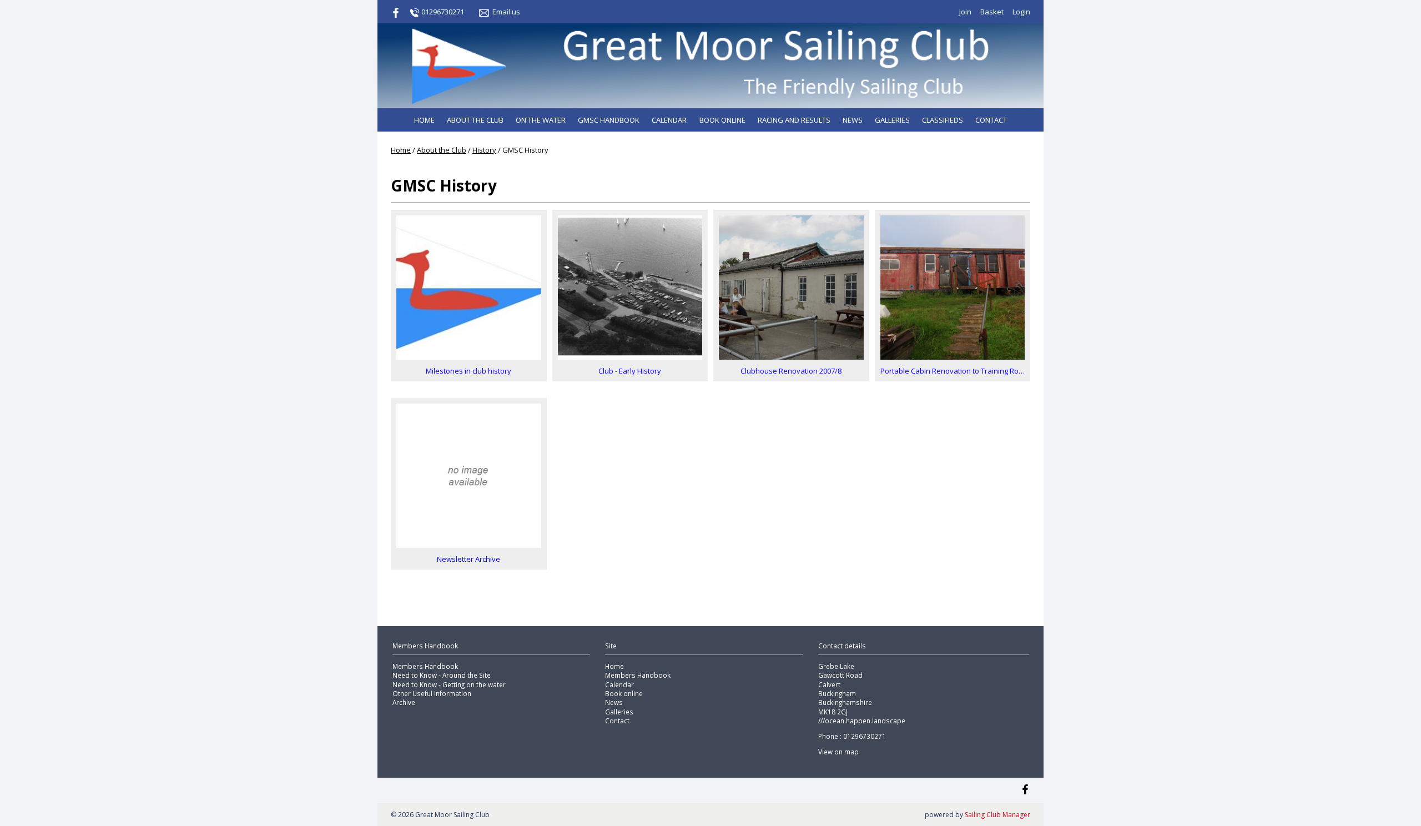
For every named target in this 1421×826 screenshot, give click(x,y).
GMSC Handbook (608, 120)
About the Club (475, 120)
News (853, 120)
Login (1021, 12)
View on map (838, 751)
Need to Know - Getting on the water (449, 684)
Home (424, 120)
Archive (403, 702)
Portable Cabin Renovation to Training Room (952, 371)
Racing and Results (794, 120)
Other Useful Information (431, 693)
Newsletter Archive (468, 559)
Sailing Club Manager (997, 814)
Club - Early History (629, 371)
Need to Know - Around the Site (441, 675)
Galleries (892, 120)
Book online (722, 120)
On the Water (541, 120)
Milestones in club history (468, 371)
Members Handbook (425, 666)
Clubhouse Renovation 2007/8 (790, 371)
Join (965, 12)
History (484, 150)
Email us (506, 12)
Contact (991, 120)
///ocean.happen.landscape (861, 720)
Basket (992, 12)
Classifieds (942, 120)
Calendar (669, 120)
